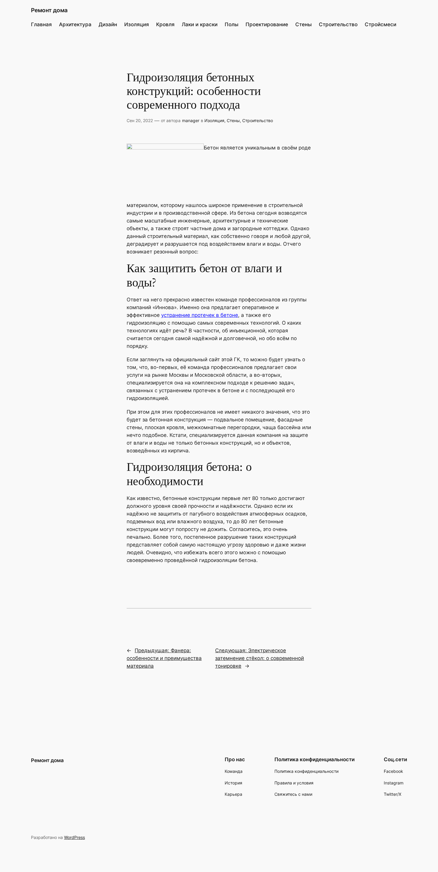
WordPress (74, 837)
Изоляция (214, 120)
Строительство (257, 120)
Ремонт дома (49, 10)
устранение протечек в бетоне (199, 315)
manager (190, 120)
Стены (233, 120)
